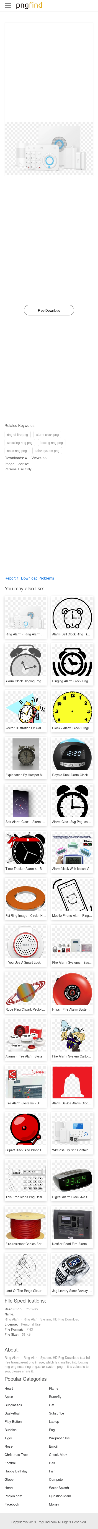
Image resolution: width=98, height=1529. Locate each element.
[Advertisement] (49, 72)
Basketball (12, 1413)
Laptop (54, 1421)
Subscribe (56, 1413)
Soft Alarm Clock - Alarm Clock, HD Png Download (41, 821)
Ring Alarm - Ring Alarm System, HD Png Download (42, 634)
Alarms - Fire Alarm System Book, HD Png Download (43, 1056)
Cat (51, 1404)
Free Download (49, 310)
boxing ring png (52, 442)
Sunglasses (13, 1404)
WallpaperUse (59, 1437)
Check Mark (58, 1454)
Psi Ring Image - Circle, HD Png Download (36, 915)
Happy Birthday (16, 1471)
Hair (52, 1462)
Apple (9, 1396)
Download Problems (37, 578)
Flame (53, 1388)
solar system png (47, 450)
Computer (56, 1479)
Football (10, 1462)
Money (54, 1504)
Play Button (13, 1421)
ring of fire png (17, 434)
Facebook (12, 1504)
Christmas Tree (16, 1454)
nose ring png (17, 450)
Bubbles (11, 1429)
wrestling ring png (20, 442)
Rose (9, 1446)
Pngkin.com (13, 1495)
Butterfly (55, 1396)
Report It (11, 578)
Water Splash (59, 1487)
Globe (9, 1479)
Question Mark (60, 1495)
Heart (9, 1388)
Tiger (8, 1437)
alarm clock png (47, 434)
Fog (52, 1429)
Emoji (53, 1446)
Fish (52, 1471)
